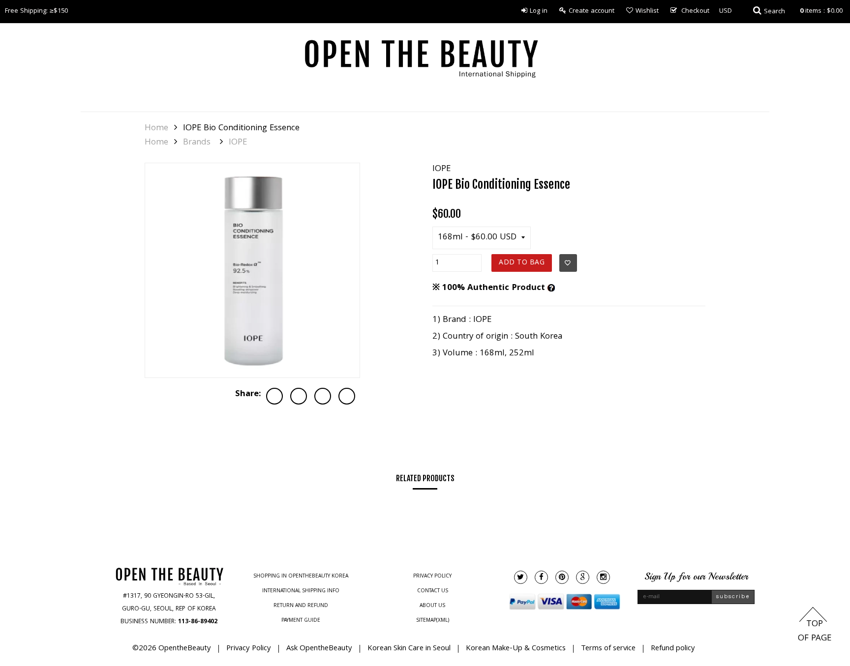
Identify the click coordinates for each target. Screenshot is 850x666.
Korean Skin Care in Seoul (409, 648)
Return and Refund (300, 606)
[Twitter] (520, 577)
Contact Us (432, 591)
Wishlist (647, 11)
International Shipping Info (300, 591)
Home (156, 129)
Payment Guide (300, 620)
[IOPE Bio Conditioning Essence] (252, 270)
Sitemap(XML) (432, 620)
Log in (538, 11)
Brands (197, 143)
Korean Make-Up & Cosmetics (516, 648)
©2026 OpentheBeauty (171, 648)
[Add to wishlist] (568, 263)
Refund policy (673, 648)
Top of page (814, 631)
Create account (591, 11)
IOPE (238, 143)
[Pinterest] (562, 577)
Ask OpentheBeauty (319, 648)
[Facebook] (541, 577)
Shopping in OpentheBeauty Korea (300, 576)
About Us (432, 606)
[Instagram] (603, 577)
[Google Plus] (582, 577)
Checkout (695, 11)
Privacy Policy (432, 576)
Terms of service (608, 648)
